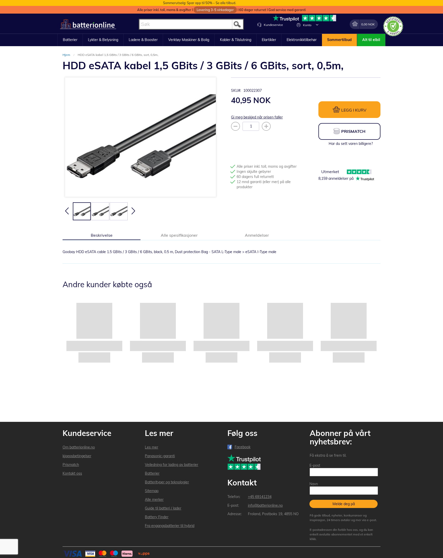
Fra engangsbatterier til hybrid (169, 525)
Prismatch (71, 464)
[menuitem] (70, 40)
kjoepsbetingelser (77, 456)
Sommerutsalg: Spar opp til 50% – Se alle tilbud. (199, 3)
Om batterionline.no (79, 447)
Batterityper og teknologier (167, 482)
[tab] (101, 235)
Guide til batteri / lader (163, 508)
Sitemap (151, 491)
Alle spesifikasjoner (179, 235)
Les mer (151, 447)
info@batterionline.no (265, 505)
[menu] (221, 40)
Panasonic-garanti (160, 456)
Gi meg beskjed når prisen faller (257, 117)
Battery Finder (156, 517)
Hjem (67, 55)
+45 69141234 (259, 496)
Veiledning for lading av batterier (171, 464)
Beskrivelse (102, 235)
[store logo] (88, 24)
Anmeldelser (257, 235)
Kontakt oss (72, 473)
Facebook (242, 447)
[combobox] (191, 24)
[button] (317, 24)
